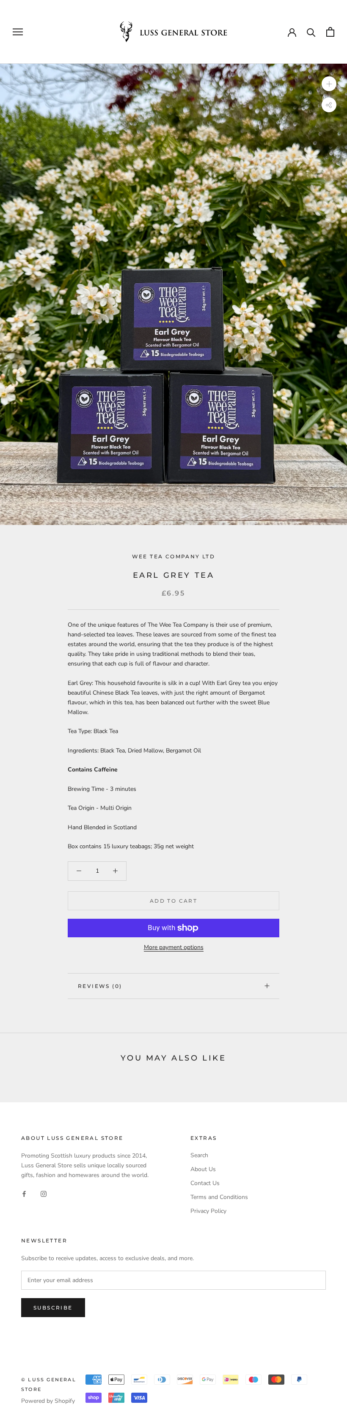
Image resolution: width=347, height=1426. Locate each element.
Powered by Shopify (48, 1401)
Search (199, 1155)
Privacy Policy (208, 1211)
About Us (203, 1169)
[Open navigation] (18, 31)
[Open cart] (330, 32)
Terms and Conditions (219, 1197)
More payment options (174, 947)
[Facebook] (24, 1193)
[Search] (311, 31)
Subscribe (53, 1307)
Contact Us (205, 1183)
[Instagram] (44, 1193)
